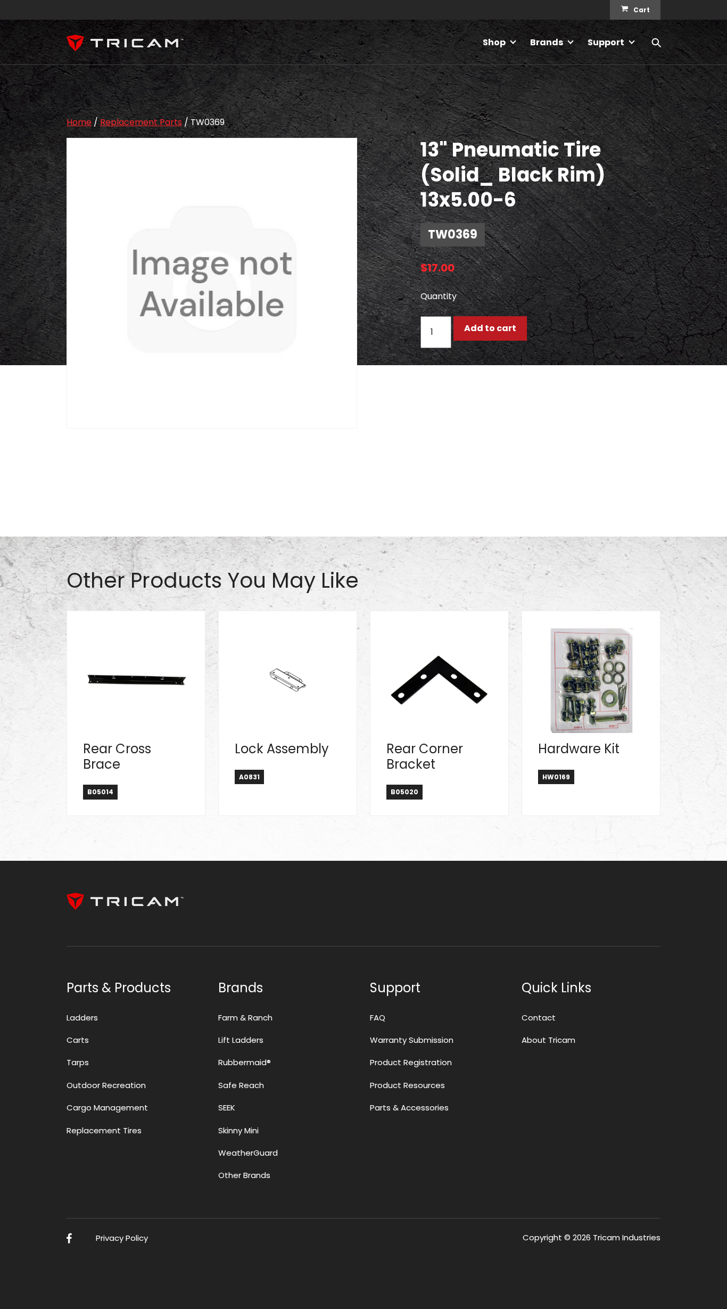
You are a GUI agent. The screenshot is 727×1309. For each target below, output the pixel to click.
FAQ (377, 1017)
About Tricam (548, 1039)
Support (606, 42)
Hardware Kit (578, 749)
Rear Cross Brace (117, 756)
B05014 (100, 791)
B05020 (404, 791)
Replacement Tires (104, 1130)
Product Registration (411, 1062)
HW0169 (556, 776)
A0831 (249, 776)
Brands (546, 42)
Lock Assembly (282, 749)
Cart (641, 9)
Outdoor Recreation (106, 1085)
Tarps (78, 1062)
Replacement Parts (141, 122)
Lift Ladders (240, 1039)
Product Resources (407, 1085)
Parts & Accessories (409, 1107)
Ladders (82, 1017)
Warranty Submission (411, 1039)
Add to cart (490, 328)
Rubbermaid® (244, 1062)
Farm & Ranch (245, 1017)
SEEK (226, 1107)
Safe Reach (241, 1085)
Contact (539, 1017)
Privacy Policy (122, 1238)
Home (79, 122)
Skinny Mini (238, 1130)
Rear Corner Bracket (424, 756)
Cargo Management (107, 1107)
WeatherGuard (248, 1152)
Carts (78, 1039)
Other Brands (244, 1175)
